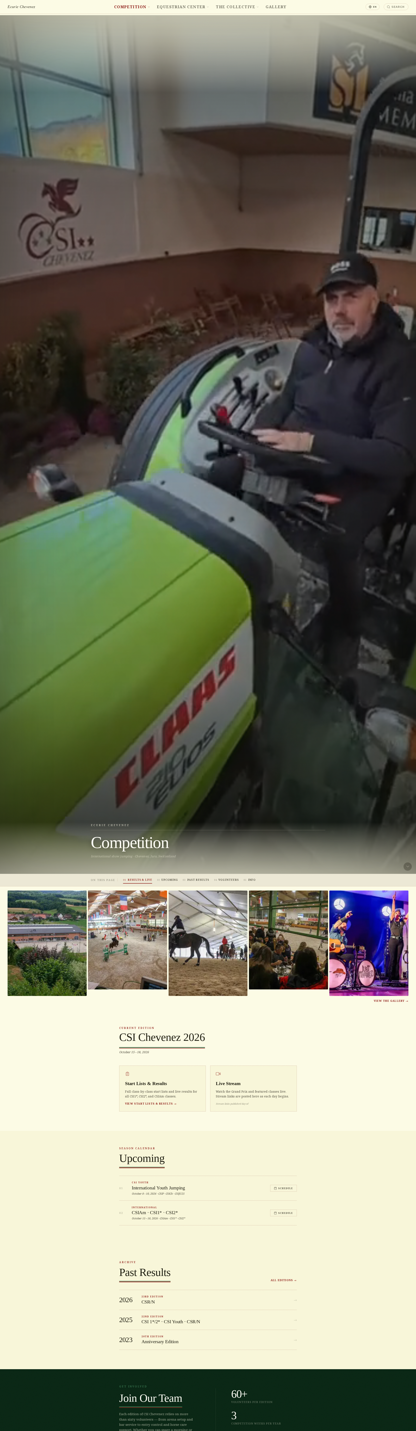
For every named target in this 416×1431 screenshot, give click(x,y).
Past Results (196, 880)
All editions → (284, 1280)
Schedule (285, 1188)
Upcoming (167, 880)
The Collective (235, 6)
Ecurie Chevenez (21, 7)
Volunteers (226, 880)
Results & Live (137, 880)
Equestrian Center (181, 6)
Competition (130, 6)
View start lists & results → (151, 1103)
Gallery (276, 6)
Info (250, 880)
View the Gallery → (391, 1001)
